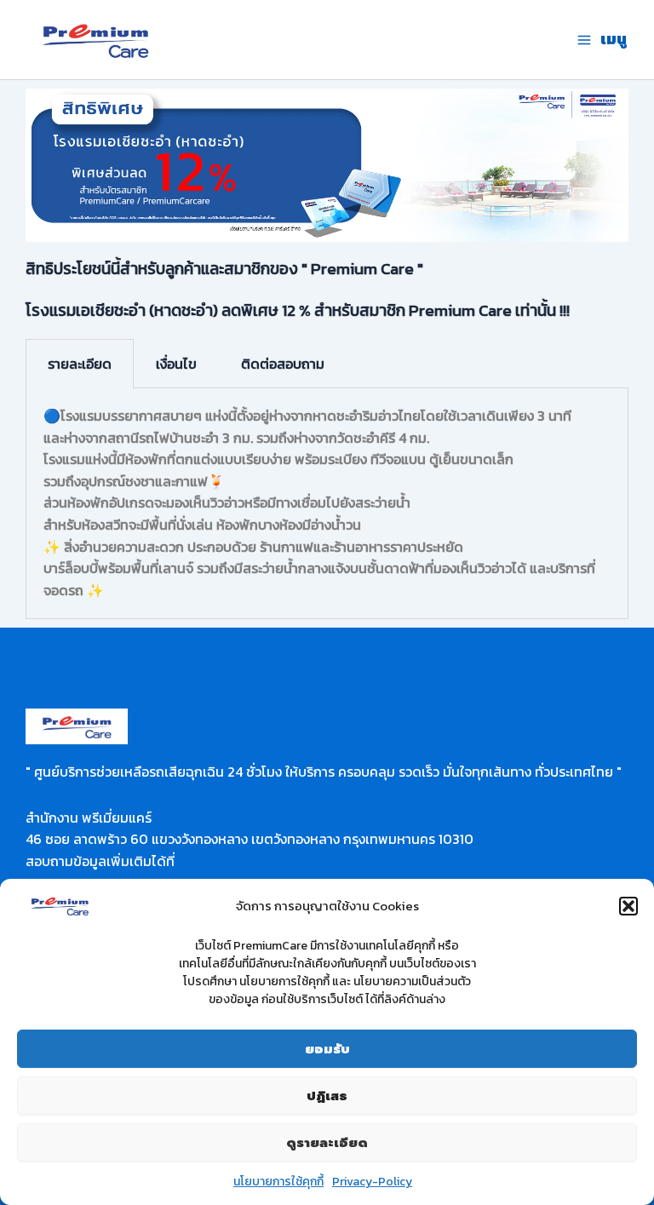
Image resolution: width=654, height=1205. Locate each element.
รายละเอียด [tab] (80, 363)
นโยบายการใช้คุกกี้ (278, 1182)
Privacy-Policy (372, 1182)
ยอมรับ (327, 1049)
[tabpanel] (327, 503)
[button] (628, 906)
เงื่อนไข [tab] (176, 363)
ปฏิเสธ (327, 1096)
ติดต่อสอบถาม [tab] (282, 363)
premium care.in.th (237, 40)
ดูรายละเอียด (327, 1142)
